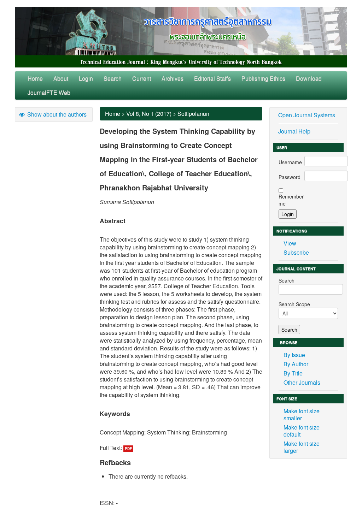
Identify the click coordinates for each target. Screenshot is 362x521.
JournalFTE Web (49, 92)
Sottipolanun (193, 113)
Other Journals (302, 382)
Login (86, 78)
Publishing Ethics (263, 78)
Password (289, 176)
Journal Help (294, 131)
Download (309, 78)
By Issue (294, 355)
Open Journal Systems (306, 115)
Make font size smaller (302, 414)
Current (141, 78)
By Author (296, 364)
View (290, 243)
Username (290, 162)
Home (35, 78)
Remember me (291, 200)
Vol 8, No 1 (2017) (148, 113)
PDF (128, 448)
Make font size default (302, 430)
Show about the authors (56, 114)
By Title (293, 373)
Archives (172, 78)
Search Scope (294, 304)
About (60, 78)
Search (113, 78)
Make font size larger (302, 447)
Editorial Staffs (212, 78)
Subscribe (296, 252)
